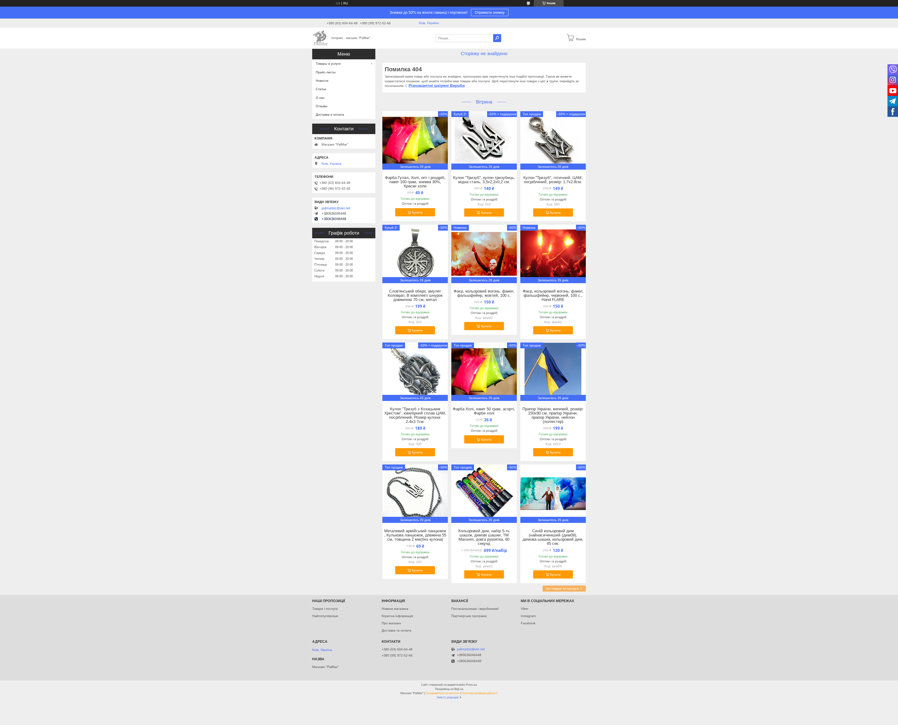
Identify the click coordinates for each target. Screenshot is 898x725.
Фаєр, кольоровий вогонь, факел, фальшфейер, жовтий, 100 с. (484, 293)
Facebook (528, 623)
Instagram (528, 616)
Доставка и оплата (330, 114)
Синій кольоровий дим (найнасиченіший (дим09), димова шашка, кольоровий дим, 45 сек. (553, 537)
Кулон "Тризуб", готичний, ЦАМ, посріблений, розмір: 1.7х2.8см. (553, 180)
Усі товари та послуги (562, 588)
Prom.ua (471, 684)
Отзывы (321, 106)
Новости (322, 80)
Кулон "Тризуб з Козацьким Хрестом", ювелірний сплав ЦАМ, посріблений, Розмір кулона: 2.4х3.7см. (415, 415)
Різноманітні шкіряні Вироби (437, 85)
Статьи (321, 89)
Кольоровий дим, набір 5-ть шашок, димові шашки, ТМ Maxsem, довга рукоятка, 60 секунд (484, 537)
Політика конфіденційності (480, 693)
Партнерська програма (469, 616)
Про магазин (391, 623)
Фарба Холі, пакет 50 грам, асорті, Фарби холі (484, 411)
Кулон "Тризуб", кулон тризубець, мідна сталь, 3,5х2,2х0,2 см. (484, 180)
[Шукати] (497, 38)
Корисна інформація (397, 616)
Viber (525, 609)
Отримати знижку (490, 12)
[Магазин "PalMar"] (320, 38)
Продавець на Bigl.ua (449, 689)
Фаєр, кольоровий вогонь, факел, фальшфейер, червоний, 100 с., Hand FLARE (553, 295)
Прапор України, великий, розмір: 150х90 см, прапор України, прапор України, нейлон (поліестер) (552, 415)
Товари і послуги (325, 609)
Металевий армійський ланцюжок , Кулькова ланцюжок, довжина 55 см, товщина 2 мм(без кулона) (415, 535)
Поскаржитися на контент (442, 693)
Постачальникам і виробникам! (475, 609)
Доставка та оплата (396, 630)
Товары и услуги (328, 63)
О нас (320, 98)
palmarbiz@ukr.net (336, 208)
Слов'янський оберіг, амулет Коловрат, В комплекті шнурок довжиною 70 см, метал (415, 295)
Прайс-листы (326, 72)
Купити (417, 212)
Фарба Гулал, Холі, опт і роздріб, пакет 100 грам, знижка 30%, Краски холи (415, 182)
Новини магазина (395, 609)
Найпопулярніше (325, 616)
